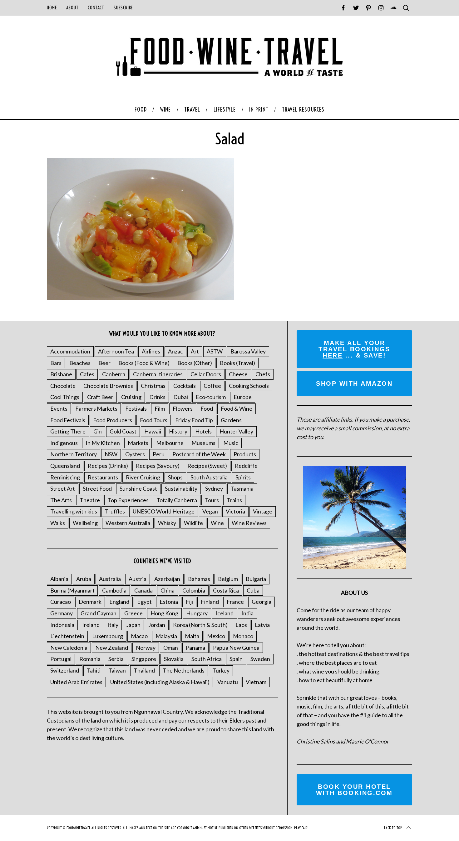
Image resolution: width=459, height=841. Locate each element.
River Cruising (143, 477)
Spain (236, 658)
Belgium (228, 578)
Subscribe (123, 8)
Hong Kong (164, 613)
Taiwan (117, 670)
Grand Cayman (98, 613)
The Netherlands (184, 670)
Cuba (253, 590)
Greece (133, 613)
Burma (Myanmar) (72, 590)
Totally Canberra (176, 500)
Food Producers (112, 420)
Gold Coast (123, 431)
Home (52, 8)
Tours (212, 500)
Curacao (60, 601)
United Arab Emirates (76, 681)
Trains (234, 500)
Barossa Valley (248, 351)
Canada (143, 590)
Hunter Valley (236, 431)
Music (230, 442)
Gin (97, 431)
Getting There (68, 431)
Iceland (224, 613)
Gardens (231, 420)
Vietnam (256, 681)
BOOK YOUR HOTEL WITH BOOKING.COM (354, 789)
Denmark (90, 601)
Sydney (214, 488)
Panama (195, 647)
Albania (59, 578)
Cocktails (184, 385)
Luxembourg (107, 636)
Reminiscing (65, 477)
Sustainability (181, 488)
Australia (110, 578)
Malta (192, 636)
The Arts (61, 500)
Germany (61, 613)
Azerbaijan (167, 578)
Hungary (197, 613)
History (178, 431)
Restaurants (103, 477)
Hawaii (152, 431)
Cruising (131, 396)
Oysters (135, 454)
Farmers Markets (96, 408)
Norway (145, 647)
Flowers (183, 408)
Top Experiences (128, 500)
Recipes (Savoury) (158, 465)
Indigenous (64, 442)
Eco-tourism (211, 396)
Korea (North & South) (200, 624)
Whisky (167, 522)
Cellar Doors (205, 374)
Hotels (203, 431)
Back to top (393, 827)
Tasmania (242, 488)
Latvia (262, 624)
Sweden (260, 658)
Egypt (144, 601)
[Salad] (140, 297)
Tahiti (94, 670)
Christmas (153, 385)
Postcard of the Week (199, 454)
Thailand (144, 670)
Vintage (262, 511)
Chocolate (63, 385)
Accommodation (70, 351)
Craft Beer (100, 396)
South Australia (209, 477)
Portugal (61, 658)
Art (195, 351)
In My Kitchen (103, 442)
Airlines (151, 351)
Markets (138, 442)
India (247, 613)
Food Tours (153, 420)
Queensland (65, 465)
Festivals (136, 408)
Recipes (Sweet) (207, 465)
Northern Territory (73, 454)
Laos (241, 624)
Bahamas (199, 578)
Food (206, 408)
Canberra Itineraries (158, 374)
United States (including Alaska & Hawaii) (160, 681)
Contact (96, 8)
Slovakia (174, 658)
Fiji (189, 601)
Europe (243, 396)
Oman (170, 647)
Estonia (169, 601)
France (235, 601)
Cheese (238, 374)
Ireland (91, 624)
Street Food (97, 488)
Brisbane (61, 374)
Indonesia (62, 624)
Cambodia (114, 590)
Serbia (116, 658)
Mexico (216, 636)
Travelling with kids (73, 511)
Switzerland (64, 670)
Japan (133, 624)
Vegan (210, 511)
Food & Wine (236, 408)
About (72, 8)
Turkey (221, 670)
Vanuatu (227, 681)
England (119, 601)
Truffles (115, 511)
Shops (175, 477)
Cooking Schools (249, 385)
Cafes (87, 374)
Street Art (62, 488)
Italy (112, 624)
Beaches (80, 362)
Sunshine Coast (138, 488)
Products (245, 454)
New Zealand (111, 647)
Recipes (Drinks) (108, 465)
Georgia (261, 601)
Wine (217, 522)
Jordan (156, 624)
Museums (203, 442)
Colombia (193, 590)
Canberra (113, 374)
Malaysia (166, 636)
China (167, 590)
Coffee (212, 385)
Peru (159, 454)
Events (58, 408)
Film (160, 408)
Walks (57, 522)
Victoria (235, 511)
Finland (210, 601)
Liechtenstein (67, 636)
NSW (111, 454)
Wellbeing (85, 522)
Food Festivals (67, 420)
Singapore (143, 658)
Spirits (243, 477)
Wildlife (193, 522)
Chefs (262, 374)
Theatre (90, 500)
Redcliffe (246, 465)
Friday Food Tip (194, 420)
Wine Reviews (249, 522)
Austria (137, 578)
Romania (90, 658)
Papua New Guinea (236, 647)
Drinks (157, 396)
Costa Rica (226, 590)
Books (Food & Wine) (144, 362)
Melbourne (170, 442)
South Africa (206, 658)
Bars (56, 362)
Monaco (243, 636)
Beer (104, 362)
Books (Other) (194, 362)
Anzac (175, 351)
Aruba (83, 578)
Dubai (180, 396)
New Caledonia (68, 647)
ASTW (215, 351)
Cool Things (64, 396)
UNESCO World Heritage (164, 511)
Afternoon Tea (116, 351)
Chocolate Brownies (108, 385)
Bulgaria (256, 578)
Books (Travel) (237, 362)
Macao (139, 636)
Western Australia (128, 522)
